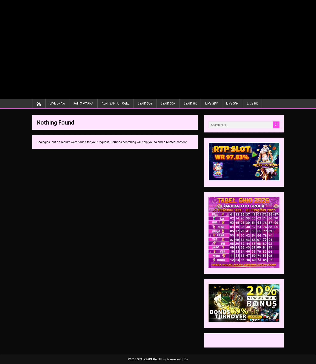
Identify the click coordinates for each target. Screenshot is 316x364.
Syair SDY (145, 103)
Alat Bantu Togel (115, 103)
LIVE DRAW (57, 103)
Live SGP (232, 103)
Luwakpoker (217, 341)
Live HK (252, 103)
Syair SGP (168, 103)
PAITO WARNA (83, 103)
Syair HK (190, 103)
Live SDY (211, 103)
